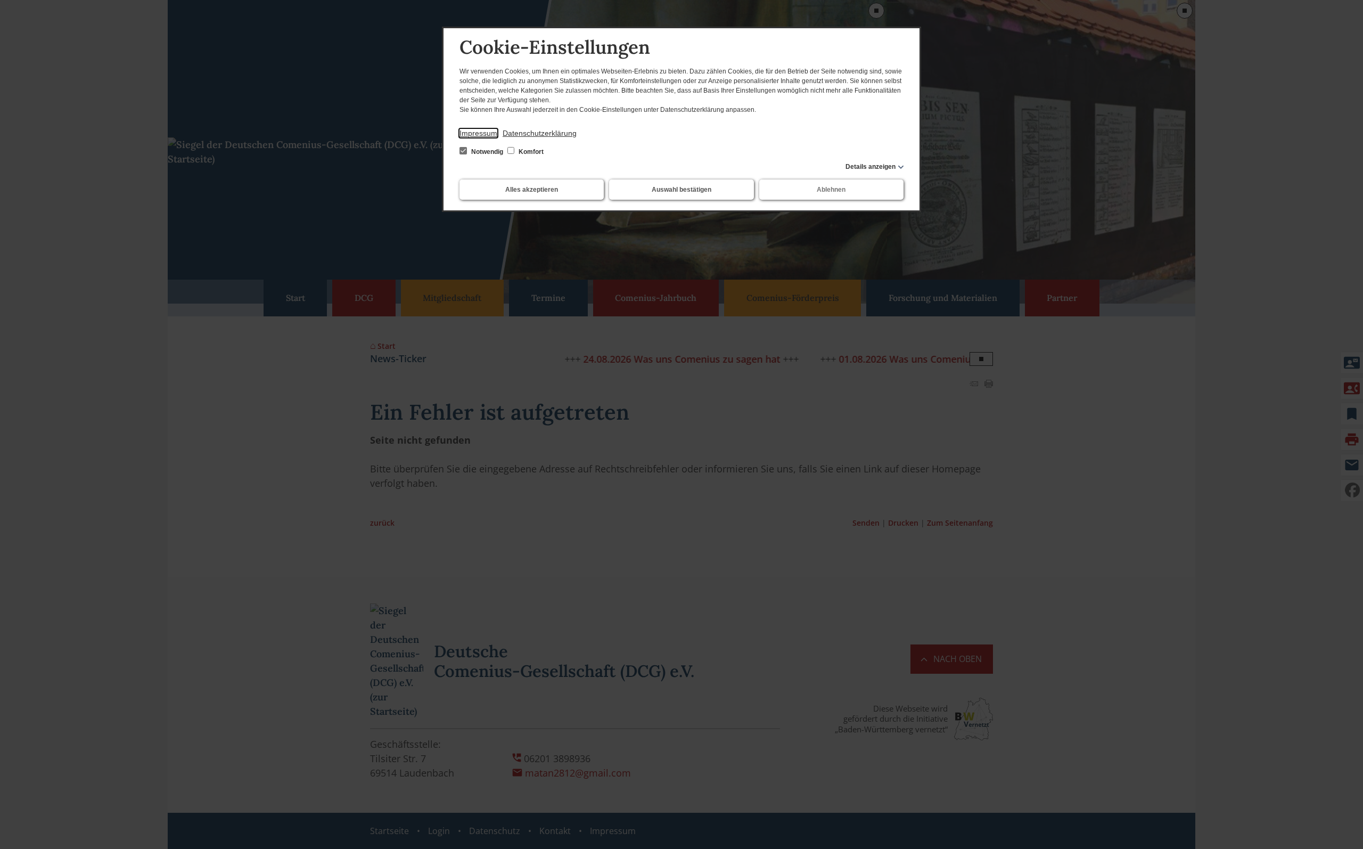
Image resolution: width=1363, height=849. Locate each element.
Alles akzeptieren (531, 189)
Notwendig (487, 152)
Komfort (530, 152)
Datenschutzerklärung (540, 133)
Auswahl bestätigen (681, 189)
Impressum (478, 133)
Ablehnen (831, 189)
